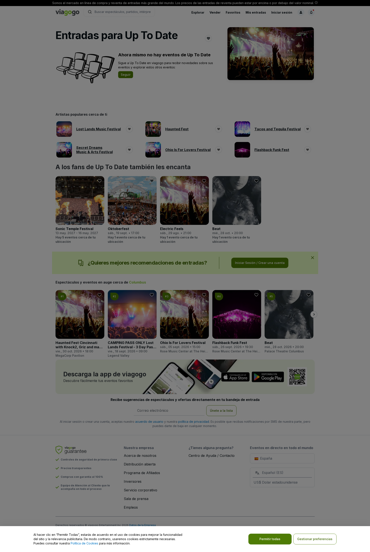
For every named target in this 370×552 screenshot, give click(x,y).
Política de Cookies (84, 543)
